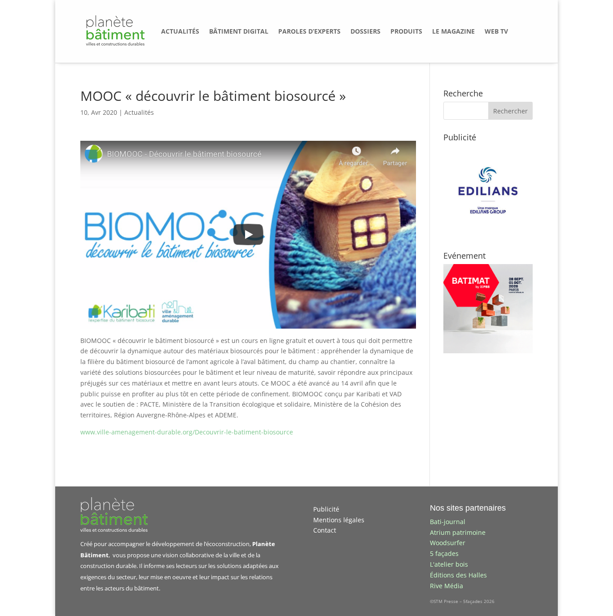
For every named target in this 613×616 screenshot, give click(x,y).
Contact (324, 530)
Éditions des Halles (458, 575)
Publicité (326, 509)
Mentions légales (338, 520)
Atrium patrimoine (458, 532)
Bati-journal (447, 521)
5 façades (444, 553)
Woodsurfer (447, 542)
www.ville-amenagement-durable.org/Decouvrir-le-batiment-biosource (186, 432)
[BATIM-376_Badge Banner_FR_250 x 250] (488, 351)
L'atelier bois (449, 564)
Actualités (139, 112)
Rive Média (446, 585)
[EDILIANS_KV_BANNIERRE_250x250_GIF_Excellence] (488, 232)
